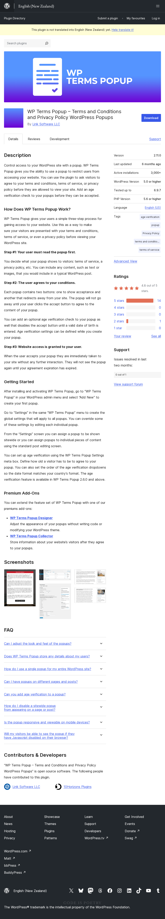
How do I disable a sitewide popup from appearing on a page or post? (30, 708)
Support (155, 139)
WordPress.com (17, 851)
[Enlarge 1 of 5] (30, 575)
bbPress (12, 865)
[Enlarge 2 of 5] (66, 575)
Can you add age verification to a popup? (35, 694)
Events (130, 824)
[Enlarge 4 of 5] (101, 575)
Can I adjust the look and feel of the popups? (37, 644)
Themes (50, 824)
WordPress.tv (96, 838)
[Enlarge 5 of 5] (101, 593)
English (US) (153, 207)
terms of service (149, 249)
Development (59, 139)
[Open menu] (158, 6)
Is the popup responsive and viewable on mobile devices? (47, 722)
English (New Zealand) (30, 891)
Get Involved (134, 817)
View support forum (128, 384)
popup (155, 225)
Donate (132, 831)
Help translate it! (123, 29)
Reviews (34, 139)
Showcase (52, 817)
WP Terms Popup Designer (31, 518)
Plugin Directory (14, 18)
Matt (9, 858)
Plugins (49, 831)
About (8, 817)
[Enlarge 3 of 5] (66, 589)
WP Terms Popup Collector (31, 536)
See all (156, 336)
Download (151, 118)
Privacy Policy (151, 233)
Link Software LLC (46, 124)
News (8, 824)
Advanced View (125, 261)
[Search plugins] (47, 43)
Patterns (50, 838)
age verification (150, 216)
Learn (89, 817)
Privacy (9, 838)
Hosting (9, 831)
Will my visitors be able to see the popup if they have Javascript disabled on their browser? (39, 736)
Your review (122, 336)
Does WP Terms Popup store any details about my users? (47, 656)
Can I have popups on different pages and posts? (41, 682)
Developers (93, 831)
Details (13, 139)
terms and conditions (147, 241)
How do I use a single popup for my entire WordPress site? (47, 669)
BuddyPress (15, 872)
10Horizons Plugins (78, 787)
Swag (131, 838)
